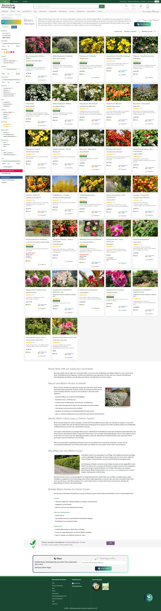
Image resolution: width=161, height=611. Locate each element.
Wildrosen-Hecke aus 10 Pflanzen (90, 239)
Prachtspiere (30, 103)
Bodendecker (43, 11)
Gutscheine (123, 1)
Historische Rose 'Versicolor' (115, 290)
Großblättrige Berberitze (87, 195)
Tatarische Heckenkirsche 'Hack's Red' (65, 337)
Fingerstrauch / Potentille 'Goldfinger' (118, 56)
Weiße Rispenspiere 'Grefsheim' (63, 56)
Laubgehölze (4, 11)
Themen (100, 11)
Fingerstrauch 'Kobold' (33, 149)
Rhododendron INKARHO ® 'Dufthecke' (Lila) (142, 291)
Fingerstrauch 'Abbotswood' (89, 103)
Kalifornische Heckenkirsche (89, 290)
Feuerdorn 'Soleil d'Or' (33, 195)
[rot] (11, 52)
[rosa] (9, 52)
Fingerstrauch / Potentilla (88, 56)
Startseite (3, 14)
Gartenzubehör (91, 11)
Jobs (53, 588)
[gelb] (4, 52)
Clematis (72, 11)
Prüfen (14, 27)
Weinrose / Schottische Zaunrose (143, 56)
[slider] (2, 44)
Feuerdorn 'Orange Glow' (141, 195)
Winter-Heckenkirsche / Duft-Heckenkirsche (115, 196)
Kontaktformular (6, 173)
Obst (18, 11)
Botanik (25, 1)
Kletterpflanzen (63, 11)
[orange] (7, 52)
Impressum (55, 603)
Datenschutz (55, 593)
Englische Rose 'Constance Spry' (36, 290)
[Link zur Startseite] (8, 6)
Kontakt (143, 1)
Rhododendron (81, 11)
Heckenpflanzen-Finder (75, 542)
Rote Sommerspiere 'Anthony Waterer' (35, 57)
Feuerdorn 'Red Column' (114, 149)
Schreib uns (77, 583)
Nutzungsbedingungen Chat (59, 596)
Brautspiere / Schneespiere (141, 103)
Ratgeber (15, 1)
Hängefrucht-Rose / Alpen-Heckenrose (115, 240)
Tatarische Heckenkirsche (141, 239)
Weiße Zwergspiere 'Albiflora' (62, 103)
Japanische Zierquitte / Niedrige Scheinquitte (63, 240)
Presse (53, 591)
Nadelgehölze (52, 11)
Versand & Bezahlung (134, 1)
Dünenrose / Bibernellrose (88, 149)
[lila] (13, 52)
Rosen (35, 11)
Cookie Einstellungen (57, 598)
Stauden (13, 11)
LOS (102, 6)
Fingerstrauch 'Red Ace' (113, 103)
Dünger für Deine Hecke (111, 470)
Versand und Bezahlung (8, 180)
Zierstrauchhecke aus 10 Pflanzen (36, 239)
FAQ (53, 583)
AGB (53, 601)
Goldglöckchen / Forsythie (61, 195)
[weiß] (2, 52)
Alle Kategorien (6, 33)
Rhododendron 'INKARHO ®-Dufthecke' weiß (62, 291)
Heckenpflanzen (27, 11)
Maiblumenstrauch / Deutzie (62, 149)
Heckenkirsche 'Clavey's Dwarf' (36, 337)
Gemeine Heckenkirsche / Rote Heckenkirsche (143, 150)
